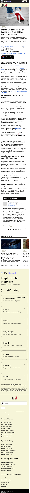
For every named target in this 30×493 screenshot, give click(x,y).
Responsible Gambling (7, 462)
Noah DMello (4, 265)
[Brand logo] (4, 5)
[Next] (26, 236)
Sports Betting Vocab (6, 454)
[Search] (3, 403)
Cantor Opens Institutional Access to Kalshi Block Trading (10, 254)
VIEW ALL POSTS (13, 229)
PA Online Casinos (6, 422)
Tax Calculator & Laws (7, 466)
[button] (27, 5)
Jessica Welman (9, 46)
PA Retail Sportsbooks (7, 452)
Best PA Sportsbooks (6, 444)
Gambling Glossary (6, 470)
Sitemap (3, 486)
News (3, 27)
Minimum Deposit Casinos (8, 432)
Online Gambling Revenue (8, 464)
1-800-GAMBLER (19, 410)
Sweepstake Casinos (6, 434)
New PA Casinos (5, 428)
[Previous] (24, 236)
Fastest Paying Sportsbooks (8, 450)
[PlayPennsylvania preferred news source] (7, 57)
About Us (3, 478)
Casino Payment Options (7, 468)
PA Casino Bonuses (6, 424)
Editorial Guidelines (6, 480)
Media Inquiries (5, 482)
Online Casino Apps (6, 426)
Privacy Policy (5, 484)
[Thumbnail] (11, 244)
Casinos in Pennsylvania (7, 436)
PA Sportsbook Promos (7, 446)
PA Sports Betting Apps (7, 448)
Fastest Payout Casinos (7, 430)
